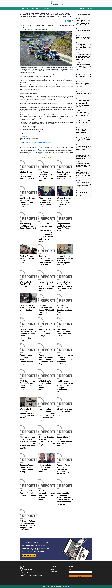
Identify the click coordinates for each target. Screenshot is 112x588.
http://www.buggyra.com (29, 139)
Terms (52, 569)
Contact (52, 575)
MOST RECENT (30, 8)
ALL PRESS (38, 8)
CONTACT (46, 8)
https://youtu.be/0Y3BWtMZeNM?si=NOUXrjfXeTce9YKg (38, 142)
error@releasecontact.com (39, 150)
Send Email (25, 136)
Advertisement (54, 573)
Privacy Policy (54, 571)
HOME (22, 8)
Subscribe (80, 576)
